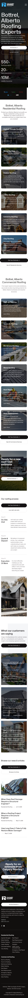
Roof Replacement (17, 940)
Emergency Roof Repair (18, 950)
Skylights (14, 944)
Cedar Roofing (5, 944)
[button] (26, 4)
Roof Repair (15, 938)
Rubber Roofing (5, 942)
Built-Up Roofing (5, 959)
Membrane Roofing (6, 964)
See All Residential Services (14, 265)
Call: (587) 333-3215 (14, 510)
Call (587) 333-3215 (14, 52)
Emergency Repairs (6, 972)
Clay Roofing (4, 948)
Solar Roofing (15, 952)
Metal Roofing (5, 940)
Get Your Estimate (14, 260)
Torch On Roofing (5, 962)
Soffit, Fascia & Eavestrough (16, 947)
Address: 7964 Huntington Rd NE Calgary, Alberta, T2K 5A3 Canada (14, 987)
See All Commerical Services (14, 442)
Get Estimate (14, 47)
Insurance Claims (17, 942)
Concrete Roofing (6, 946)
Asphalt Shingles (5, 938)
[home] (9, 4)
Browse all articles (14, 772)
